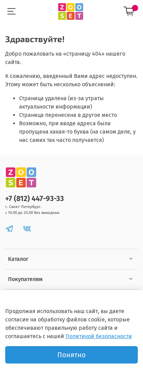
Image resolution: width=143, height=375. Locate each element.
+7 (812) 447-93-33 (34, 198)
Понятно (71, 355)
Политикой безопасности (99, 336)
